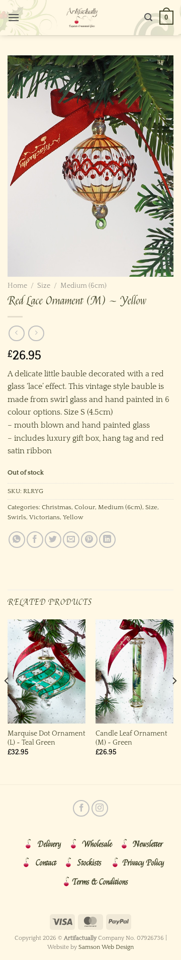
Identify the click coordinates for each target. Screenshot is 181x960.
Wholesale (97, 844)
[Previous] (7, 700)
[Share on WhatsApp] (17, 539)
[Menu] (14, 17)
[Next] (174, 700)
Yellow (73, 517)
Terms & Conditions (100, 882)
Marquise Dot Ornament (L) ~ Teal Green (46, 738)
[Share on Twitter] (53, 539)
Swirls (17, 517)
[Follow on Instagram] (100, 808)
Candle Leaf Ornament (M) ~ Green (131, 738)
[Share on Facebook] (35, 539)
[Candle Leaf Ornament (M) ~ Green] (134, 671)
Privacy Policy (143, 863)
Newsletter (148, 844)
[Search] (148, 17)
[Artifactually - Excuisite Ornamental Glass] (82, 17)
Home (17, 286)
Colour (84, 507)
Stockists (89, 863)
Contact (46, 863)
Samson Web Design (106, 947)
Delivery (49, 844)
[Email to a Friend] (71, 539)
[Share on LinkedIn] (107, 539)
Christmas (56, 507)
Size (43, 286)
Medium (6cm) (83, 286)
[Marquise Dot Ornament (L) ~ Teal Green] (46, 671)
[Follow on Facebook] (81, 808)
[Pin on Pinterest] (89, 539)
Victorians (44, 517)
